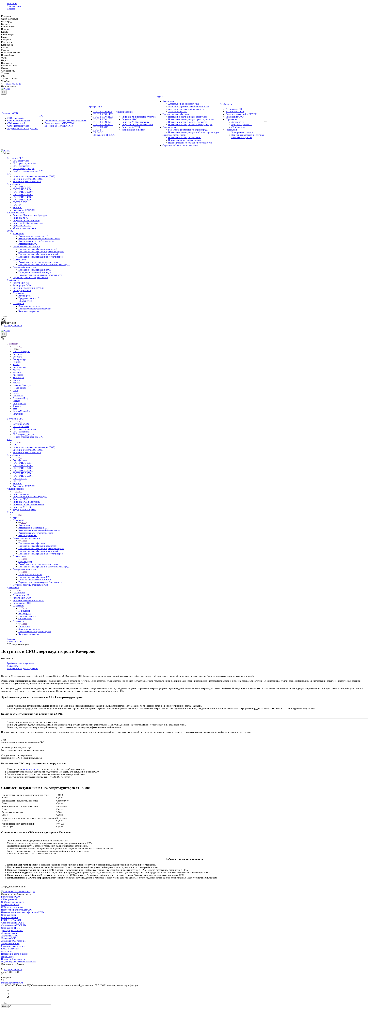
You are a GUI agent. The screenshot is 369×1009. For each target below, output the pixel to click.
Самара (16, 401)
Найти (4, 1006)
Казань (16, 364)
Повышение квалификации (176, 114)
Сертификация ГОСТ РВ (13, 925)
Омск (15, 390)
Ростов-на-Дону (20, 398)
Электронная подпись (242, 132)
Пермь (16, 393)
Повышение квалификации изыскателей (188, 122)
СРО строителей (15, 118)
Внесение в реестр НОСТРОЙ (60, 123)
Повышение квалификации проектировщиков (191, 119)
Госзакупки (231, 129)
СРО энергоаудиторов (18, 126)
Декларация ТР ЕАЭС (104, 135)
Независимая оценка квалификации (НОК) (66, 120)
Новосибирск (19, 388)
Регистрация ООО (235, 111)
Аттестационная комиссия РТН (183, 104)
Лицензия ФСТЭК (131, 127)
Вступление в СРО (10, 897)
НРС (41, 115)
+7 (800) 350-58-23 (12, 83)
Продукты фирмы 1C (241, 124)
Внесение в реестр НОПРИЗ (59, 126)
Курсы (160, 96)
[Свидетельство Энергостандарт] (18, 891)
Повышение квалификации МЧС (184, 137)
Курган (16, 380)
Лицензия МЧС (129, 119)
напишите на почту (32, 769)
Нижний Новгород (22, 385)
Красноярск (18, 377)
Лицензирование (124, 112)
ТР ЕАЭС (98, 132)
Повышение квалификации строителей (187, 117)
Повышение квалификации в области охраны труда (193, 132)
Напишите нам (8, 782)
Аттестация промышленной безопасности (188, 106)
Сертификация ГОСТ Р (12, 922)
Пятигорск (18, 395)
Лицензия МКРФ (9, 935)
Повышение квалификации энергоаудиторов (190, 124)
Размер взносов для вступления (22, 668)
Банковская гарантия (241, 137)
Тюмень (16, 406)
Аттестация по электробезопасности (186, 109)
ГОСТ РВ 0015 (100, 127)
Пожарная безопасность (174, 135)
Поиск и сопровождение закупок (247, 135)
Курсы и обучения (10, 948)
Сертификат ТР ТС (10, 928)
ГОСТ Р (97, 129)
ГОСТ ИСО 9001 (9, 917)
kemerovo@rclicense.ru (12, 982)
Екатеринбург (19, 359)
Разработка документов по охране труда (188, 129)
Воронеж (17, 356)
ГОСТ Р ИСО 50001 (103, 124)
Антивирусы (237, 122)
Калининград (19, 367)
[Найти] (3, 320)
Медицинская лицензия (133, 129)
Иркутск (17, 362)
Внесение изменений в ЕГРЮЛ (241, 114)
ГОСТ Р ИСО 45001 (103, 122)
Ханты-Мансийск (21, 411)
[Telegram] (8, 994)
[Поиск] (3, 92)
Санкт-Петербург (21, 351)
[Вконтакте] (8, 991)
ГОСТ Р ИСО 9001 (102, 111)
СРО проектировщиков (18, 120)
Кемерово (17, 372)
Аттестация (168, 101)
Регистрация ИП (234, 109)
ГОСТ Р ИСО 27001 (103, 119)
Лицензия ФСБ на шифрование (137, 124)
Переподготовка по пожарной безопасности (190, 142)
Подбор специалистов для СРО (22, 128)
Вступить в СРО (10, 113)
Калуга (16, 369)
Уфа (15, 408)
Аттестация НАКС (177, 111)
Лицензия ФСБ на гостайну (135, 122)
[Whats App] (8, 998)
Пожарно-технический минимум (184, 140)
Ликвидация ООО (235, 117)
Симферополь (19, 403)
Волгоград (18, 354)
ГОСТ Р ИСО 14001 (103, 114)
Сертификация (95, 106)
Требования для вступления (20, 663)
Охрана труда (169, 127)
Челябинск (18, 414)
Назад (18, 346)
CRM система (238, 127)
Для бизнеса (226, 104)
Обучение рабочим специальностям (180, 145)
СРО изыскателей (16, 123)
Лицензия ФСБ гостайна (13, 941)
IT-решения (231, 119)
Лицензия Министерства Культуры (139, 117)
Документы (12, 666)
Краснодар (18, 375)
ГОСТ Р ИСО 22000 (103, 117)
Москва (16, 382)
